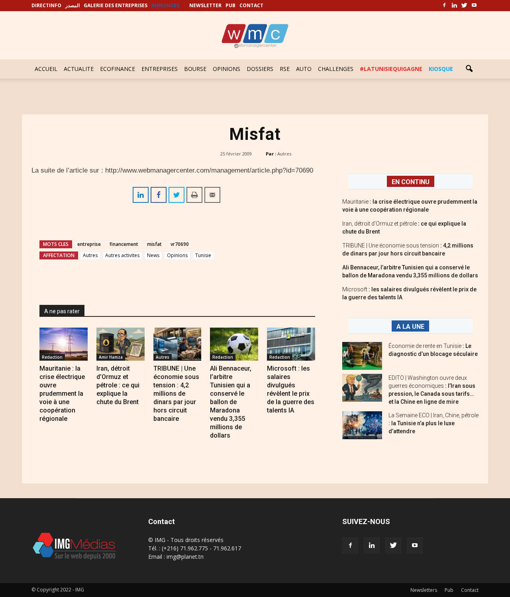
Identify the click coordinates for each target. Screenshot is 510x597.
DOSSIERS (260, 69)
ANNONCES (165, 5)
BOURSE (195, 69)
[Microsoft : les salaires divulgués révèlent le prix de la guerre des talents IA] (291, 344)
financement (124, 244)
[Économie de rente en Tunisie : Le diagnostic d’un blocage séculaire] (362, 356)
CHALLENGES (335, 69)
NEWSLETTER (205, 5)
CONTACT (251, 5)
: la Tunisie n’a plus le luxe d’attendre (433, 423)
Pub (449, 590)
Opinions (177, 255)
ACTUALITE (79, 69)
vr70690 (180, 244)
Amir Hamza (111, 357)
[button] (469, 69)
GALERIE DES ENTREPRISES (115, 5)
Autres (284, 154)
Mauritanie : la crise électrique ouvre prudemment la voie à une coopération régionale (62, 393)
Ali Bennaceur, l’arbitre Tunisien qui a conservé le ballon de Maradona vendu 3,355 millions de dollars (230, 402)
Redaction (52, 357)
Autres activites (122, 255)
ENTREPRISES (159, 69)
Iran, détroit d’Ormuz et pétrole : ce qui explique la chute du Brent (117, 385)
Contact (470, 590)
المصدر (72, 5)
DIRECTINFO (46, 5)
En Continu (411, 182)
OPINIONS (226, 69)
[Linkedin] (454, 5)
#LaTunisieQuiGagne (391, 69)
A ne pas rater (62, 311)
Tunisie (203, 255)
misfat (154, 244)
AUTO (304, 69)
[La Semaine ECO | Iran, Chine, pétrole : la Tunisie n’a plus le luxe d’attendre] (362, 425)
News (153, 255)
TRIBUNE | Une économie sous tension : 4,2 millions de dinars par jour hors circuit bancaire (176, 393)
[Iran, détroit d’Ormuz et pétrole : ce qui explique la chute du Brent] (120, 344)
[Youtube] (474, 5)
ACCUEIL (46, 69)
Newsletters (423, 590)
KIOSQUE (441, 69)
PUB (230, 5)
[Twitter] (464, 5)
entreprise (89, 244)
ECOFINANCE (117, 69)
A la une (410, 326)
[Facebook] (444, 5)
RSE (285, 69)
